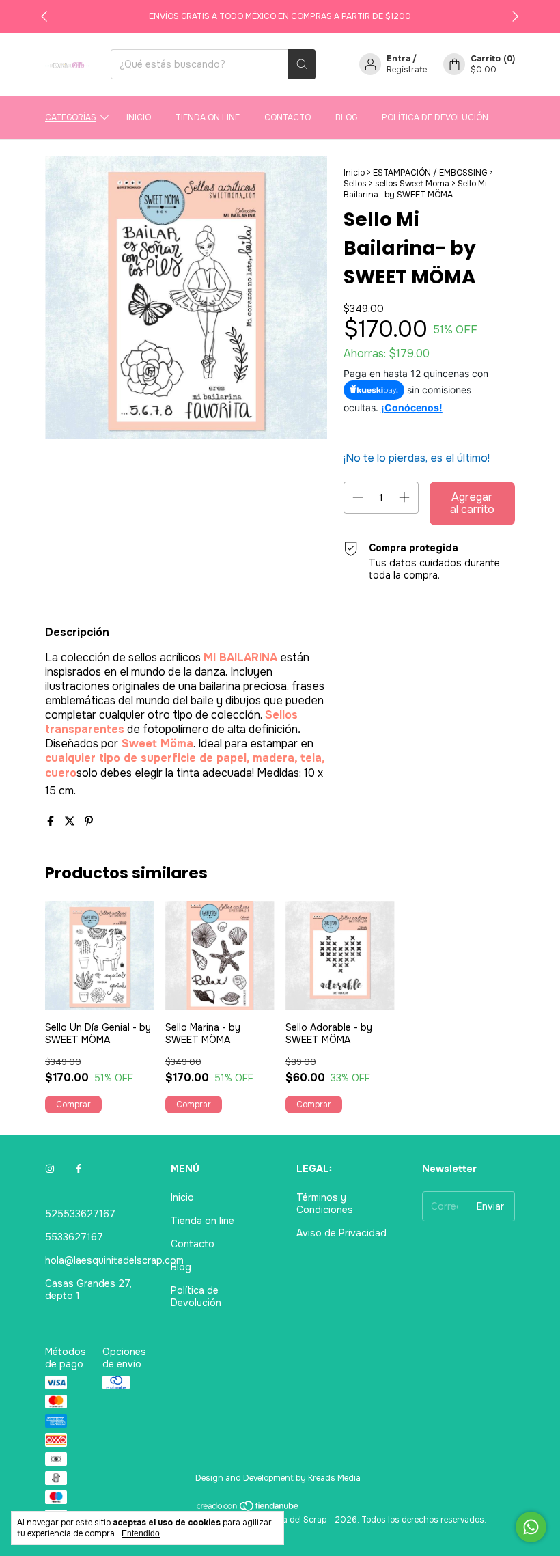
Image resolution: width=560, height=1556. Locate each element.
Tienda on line (208, 117)
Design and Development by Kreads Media (278, 1478)
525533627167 (80, 1214)
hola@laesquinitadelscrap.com (114, 1260)
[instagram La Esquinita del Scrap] (50, 1169)
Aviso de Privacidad (341, 1233)
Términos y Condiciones (324, 1203)
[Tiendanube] (248, 1508)
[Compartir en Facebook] (52, 821)
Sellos (355, 183)
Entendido (141, 1533)
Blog (346, 117)
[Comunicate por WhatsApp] (531, 1527)
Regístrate (407, 69)
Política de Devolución (435, 117)
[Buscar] (302, 64)
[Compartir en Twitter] (71, 821)
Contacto (287, 117)
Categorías (70, 117)
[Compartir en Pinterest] (88, 821)
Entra (398, 58)
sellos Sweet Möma (412, 183)
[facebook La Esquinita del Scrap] (78, 1169)
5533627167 (74, 1237)
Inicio (138, 117)
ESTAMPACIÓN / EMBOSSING (430, 172)
